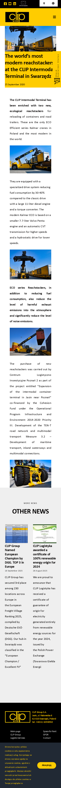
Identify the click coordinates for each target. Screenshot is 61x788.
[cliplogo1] (17, 12)
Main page (15, 731)
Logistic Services (17, 738)
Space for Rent (49, 731)
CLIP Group (15, 735)
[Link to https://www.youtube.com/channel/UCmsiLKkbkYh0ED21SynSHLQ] (9, 3)
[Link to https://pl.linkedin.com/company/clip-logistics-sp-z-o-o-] (14, 3)
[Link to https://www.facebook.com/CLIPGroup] (5, 3)
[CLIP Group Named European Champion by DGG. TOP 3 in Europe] (16, 533)
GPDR (45, 735)
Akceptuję (46, 765)
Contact (46, 738)
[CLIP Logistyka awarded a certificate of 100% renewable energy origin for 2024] (44, 533)
